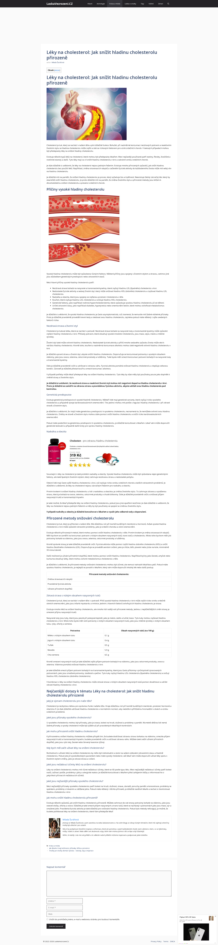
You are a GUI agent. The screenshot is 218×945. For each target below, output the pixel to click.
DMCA (172, 941)
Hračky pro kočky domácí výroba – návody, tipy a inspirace (71, 851)
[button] (168, 3)
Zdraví (160, 4)
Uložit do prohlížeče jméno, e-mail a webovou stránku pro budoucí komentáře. (84, 919)
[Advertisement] (109, 24)
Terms (165, 941)
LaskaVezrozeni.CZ (60, 4)
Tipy (142, 4)
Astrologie (101, 4)
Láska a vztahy (130, 4)
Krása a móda (114, 4)
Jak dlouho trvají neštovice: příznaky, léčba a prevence (69, 848)
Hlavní (89, 4)
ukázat (56, 70)
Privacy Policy (156, 941)
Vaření (151, 4)
